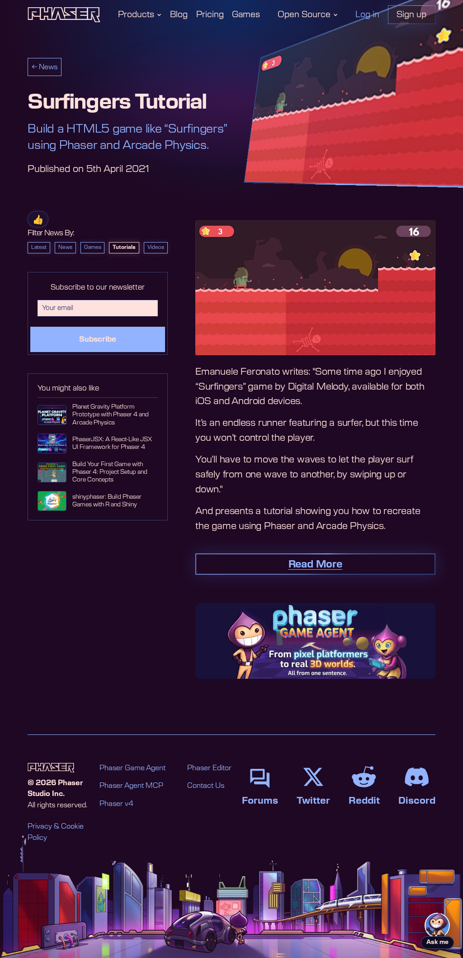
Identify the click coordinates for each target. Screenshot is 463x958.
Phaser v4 (116, 804)
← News (44, 67)
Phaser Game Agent (132, 768)
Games (246, 14)
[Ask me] (437, 925)
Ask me (437, 942)
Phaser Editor (209, 768)
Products (136, 14)
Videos (155, 247)
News (65, 247)
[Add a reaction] (38, 219)
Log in (367, 14)
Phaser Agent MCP (131, 785)
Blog (179, 14)
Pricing (210, 14)
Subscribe (97, 339)
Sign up (411, 14)
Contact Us (205, 785)
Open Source (304, 14)
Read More (315, 564)
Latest (39, 247)
